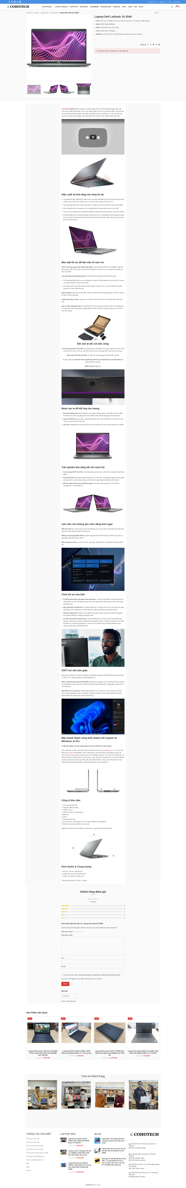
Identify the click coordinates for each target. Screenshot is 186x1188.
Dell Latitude (54, 13)
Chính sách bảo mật (32, 1138)
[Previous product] (154, 13)
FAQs (28, 1167)
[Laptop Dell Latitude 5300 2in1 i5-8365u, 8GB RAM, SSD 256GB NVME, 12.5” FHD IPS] (143, 1033)
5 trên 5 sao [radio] (82, 931)
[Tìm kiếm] (172, 7)
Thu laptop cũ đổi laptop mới (35, 1156)
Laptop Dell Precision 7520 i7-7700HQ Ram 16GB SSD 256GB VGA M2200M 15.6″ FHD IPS (109, 1053)
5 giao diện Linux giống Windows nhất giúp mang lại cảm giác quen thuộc (113, 1141)
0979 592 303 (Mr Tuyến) (137, 1177)
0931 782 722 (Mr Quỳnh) (137, 1160)
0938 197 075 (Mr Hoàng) (137, 1148)
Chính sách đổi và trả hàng (34, 1146)
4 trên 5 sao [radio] (81, 931)
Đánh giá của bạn (67, 931)
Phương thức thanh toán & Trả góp (37, 1153)
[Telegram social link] (20, 1)
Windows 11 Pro (109, 750)
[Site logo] (18, 6)
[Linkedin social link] (17, 1)
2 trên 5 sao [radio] (78, 931)
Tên (63, 958)
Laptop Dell (44, 13)
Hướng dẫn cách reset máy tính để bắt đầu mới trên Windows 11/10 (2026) (113, 1151)
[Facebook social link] (9, 1)
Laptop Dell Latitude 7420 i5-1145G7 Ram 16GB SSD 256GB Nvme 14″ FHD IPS (78, 1141)
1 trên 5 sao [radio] (76, 931)
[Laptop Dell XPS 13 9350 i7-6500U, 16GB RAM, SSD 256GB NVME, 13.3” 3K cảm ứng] (76, 1033)
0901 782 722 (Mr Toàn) (136, 1158)
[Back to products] (156, 13)
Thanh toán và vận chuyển (34, 1149)
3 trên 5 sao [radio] (79, 931)
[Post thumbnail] (97, 1141)
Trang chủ (29, 13)
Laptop (36, 13)
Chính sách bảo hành (33, 1142)
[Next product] (159, 13)
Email (63, 966)
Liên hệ (28, 1170)
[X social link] (11, 1)
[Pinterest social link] (14, 1)
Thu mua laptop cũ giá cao (34, 1160)
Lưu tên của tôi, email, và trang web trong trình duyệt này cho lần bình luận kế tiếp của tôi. (91, 975)
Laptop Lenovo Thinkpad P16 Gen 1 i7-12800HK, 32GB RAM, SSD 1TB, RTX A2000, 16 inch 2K (79, 1153)
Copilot (70, 752)
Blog (27, 1163)
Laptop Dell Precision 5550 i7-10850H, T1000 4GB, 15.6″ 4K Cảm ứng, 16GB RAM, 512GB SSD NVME (79, 1166)
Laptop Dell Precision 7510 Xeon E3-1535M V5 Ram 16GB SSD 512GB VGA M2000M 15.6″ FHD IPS (42, 1053)
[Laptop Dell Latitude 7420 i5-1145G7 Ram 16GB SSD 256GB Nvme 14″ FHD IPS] (63, 1142)
